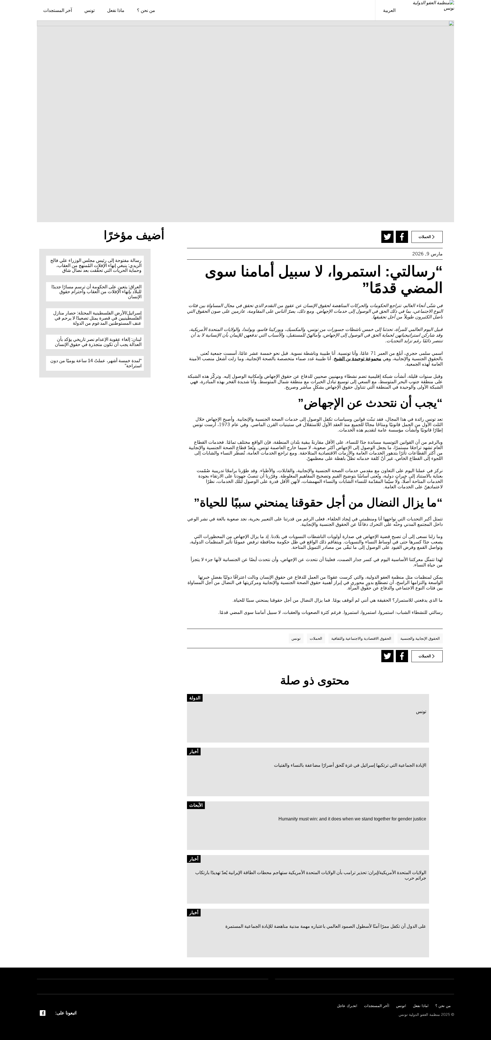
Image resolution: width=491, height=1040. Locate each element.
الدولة (194, 697)
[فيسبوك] (42, 1012)
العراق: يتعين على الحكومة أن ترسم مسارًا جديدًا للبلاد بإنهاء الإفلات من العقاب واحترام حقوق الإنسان (96, 291)
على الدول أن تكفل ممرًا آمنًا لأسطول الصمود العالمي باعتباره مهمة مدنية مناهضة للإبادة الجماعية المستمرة (325, 926)
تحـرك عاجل (346, 1006)
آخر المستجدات (376, 1006)
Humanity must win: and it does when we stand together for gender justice (352, 818)
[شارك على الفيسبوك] (402, 237)
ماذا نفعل (420, 1006)
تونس (296, 638)
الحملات (316, 638)
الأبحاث (196, 805)
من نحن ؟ (443, 1006)
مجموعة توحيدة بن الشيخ (357, 358)
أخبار (193, 751)
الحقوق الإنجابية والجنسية (420, 638)
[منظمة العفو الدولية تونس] (428, 10)
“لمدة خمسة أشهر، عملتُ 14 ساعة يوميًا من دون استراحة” (96, 363)
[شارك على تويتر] (387, 237)
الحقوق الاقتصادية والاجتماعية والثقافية (361, 638)
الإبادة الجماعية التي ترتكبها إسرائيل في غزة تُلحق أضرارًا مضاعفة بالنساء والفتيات (350, 765)
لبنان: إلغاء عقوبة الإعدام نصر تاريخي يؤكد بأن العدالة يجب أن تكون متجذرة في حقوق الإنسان (98, 342)
